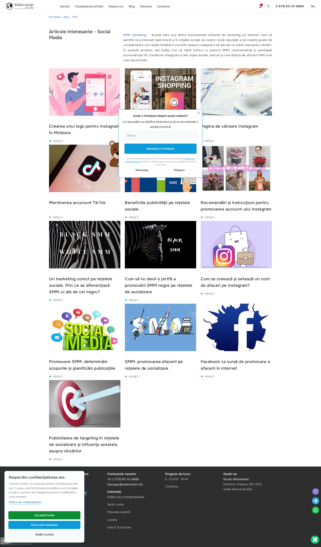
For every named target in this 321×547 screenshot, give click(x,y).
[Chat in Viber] (315, 492)
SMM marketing (134, 35)
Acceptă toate (44, 515)
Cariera (112, 520)
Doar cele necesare (44, 525)
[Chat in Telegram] (315, 501)
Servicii (64, 6)
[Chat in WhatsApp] (315, 511)
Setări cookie (115, 504)
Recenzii (146, 6)
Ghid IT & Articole (119, 527)
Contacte (163, 6)
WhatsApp (142, 170)
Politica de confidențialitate (125, 497)
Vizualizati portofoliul (89, 6)
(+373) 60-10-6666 (290, 6)
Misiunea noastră (118, 512)
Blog (132, 6)
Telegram (179, 170)
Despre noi (115, 6)
